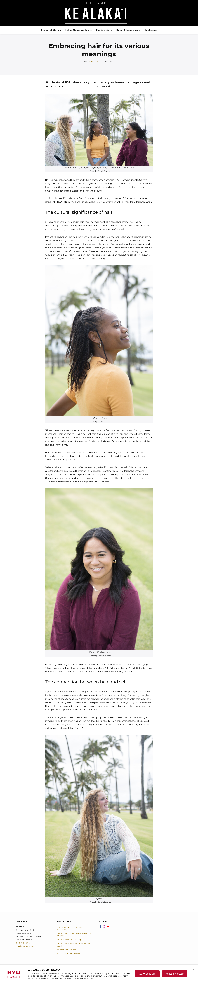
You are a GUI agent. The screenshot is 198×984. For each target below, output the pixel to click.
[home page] (96, 13)
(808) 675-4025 (22, 943)
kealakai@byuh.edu (24, 946)
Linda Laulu (93, 62)
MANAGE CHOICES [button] (147, 973)
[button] (193, 969)
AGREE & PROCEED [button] (175, 973)
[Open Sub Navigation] (112, 30)
